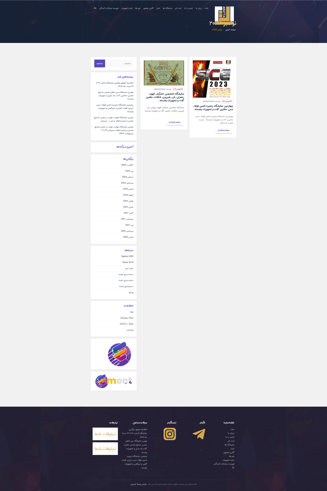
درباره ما (199, 8)
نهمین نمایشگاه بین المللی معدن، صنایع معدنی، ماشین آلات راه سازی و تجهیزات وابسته (115, 95)
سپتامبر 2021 (127, 219)
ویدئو (131, 292)
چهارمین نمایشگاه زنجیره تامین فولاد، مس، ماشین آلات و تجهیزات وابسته (213, 107)
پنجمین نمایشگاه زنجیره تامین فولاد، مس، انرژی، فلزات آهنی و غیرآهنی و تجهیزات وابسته (114, 108)
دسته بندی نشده (126, 274)
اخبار (158, 8)
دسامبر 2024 (127, 177)
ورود (131, 311)
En (95, 8)
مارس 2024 (128, 189)
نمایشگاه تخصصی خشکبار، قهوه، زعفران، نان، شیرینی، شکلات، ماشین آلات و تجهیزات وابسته (165, 97)
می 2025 (129, 171)
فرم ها (137, 8)
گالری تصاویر (148, 8)
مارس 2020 (128, 237)
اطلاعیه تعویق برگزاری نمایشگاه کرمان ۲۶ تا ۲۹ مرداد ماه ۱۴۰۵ (134, 433)
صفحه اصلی (230, 29)
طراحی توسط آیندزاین (138, 484)
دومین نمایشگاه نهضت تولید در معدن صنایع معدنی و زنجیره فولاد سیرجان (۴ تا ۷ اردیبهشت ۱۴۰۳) (114, 130)
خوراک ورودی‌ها (126, 317)
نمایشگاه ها (167, 8)
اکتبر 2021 (128, 213)
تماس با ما (188, 8)
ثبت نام (178, 8)
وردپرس (130, 329)
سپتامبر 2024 (127, 183)
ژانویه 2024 (128, 195)
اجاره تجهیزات (126, 8)
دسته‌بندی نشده (126, 286)
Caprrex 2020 (127, 256)
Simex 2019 (127, 262)
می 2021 (129, 225)
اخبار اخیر (129, 268)
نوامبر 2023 (128, 201)
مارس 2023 (128, 207)
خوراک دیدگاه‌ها (126, 323)
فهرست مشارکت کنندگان (108, 8)
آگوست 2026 (127, 165)
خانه (206, 8)
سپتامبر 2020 (127, 231)
